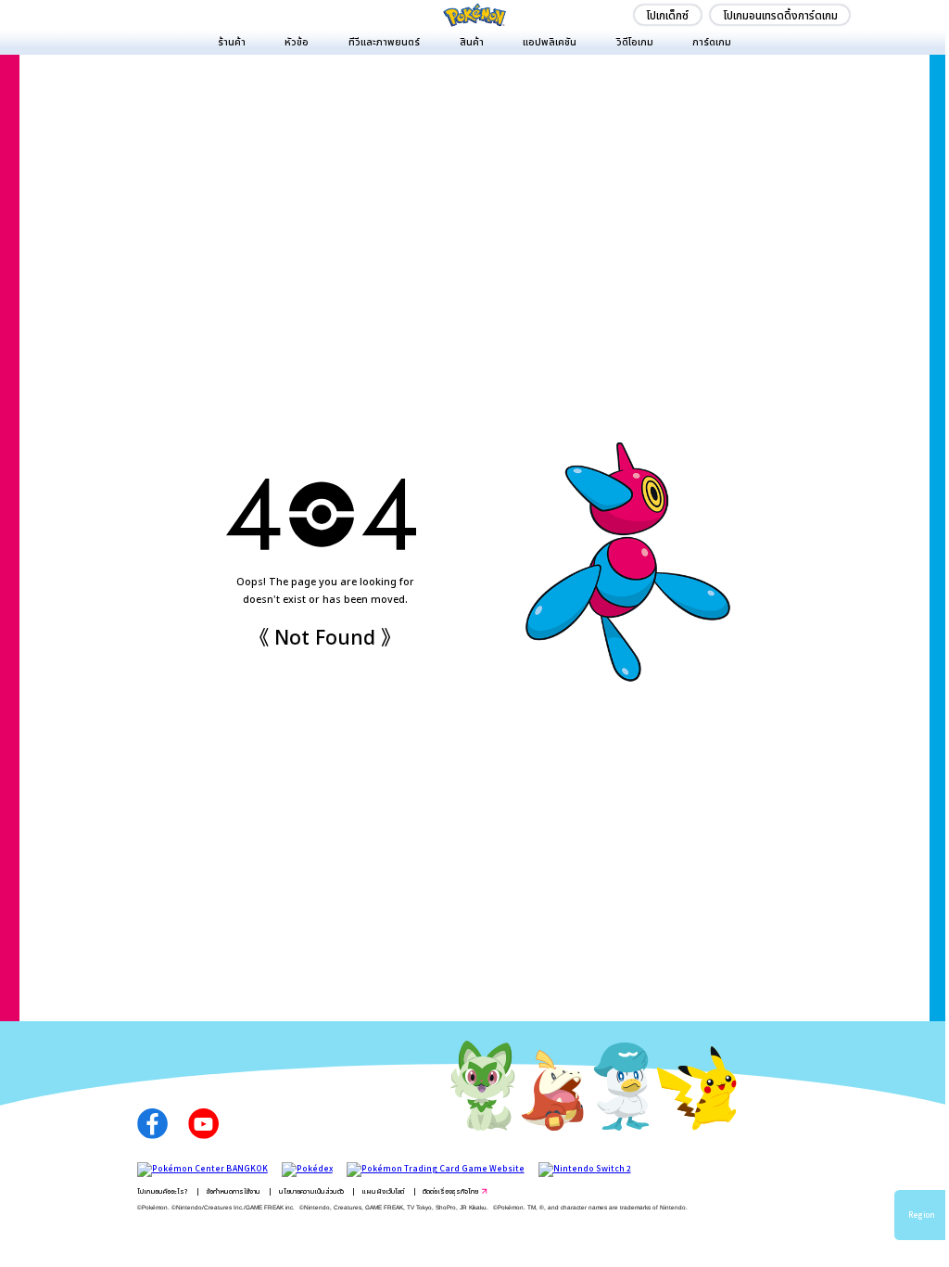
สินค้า (472, 41)
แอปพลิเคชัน (549, 41)
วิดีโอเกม (634, 41)
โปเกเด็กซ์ (667, 14)
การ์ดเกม (711, 41)
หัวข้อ (297, 41)
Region (921, 1214)
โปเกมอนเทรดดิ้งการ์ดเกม (780, 14)
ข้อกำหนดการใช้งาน (233, 1190)
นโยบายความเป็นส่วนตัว (311, 1190)
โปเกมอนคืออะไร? (162, 1190)
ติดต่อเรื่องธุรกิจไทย (450, 1190)
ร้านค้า (232, 41)
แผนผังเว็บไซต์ (382, 1190)
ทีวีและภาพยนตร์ (384, 41)
